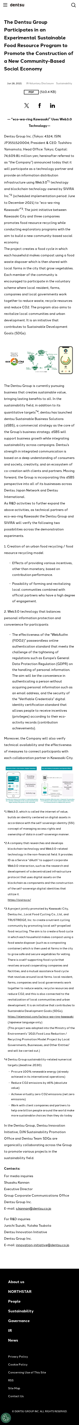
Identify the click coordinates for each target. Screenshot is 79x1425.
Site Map (14, 1388)
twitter (26, 105)
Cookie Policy (18, 1364)
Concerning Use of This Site (27, 1372)
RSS (11, 1380)
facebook (39, 105)
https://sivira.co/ (19, 900)
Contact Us (16, 1396)
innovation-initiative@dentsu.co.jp (42, 1245)
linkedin (52, 105)
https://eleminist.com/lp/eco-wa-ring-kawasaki (41, 1016)
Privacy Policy (18, 1356)
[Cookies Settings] (6, 1418)
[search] (73, 5)
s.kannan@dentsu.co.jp (33, 1208)
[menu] (5, 5)
